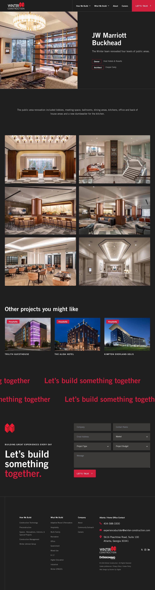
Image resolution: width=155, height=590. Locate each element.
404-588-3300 (112, 524)
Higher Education (57, 560)
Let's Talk (142, 5)
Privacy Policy (117, 566)
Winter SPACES (56, 569)
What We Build (100, 5)
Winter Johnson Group (27, 544)
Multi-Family (55, 532)
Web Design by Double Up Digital (110, 569)
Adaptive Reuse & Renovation (61, 523)
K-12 (52, 555)
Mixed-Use (54, 551)
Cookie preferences (106, 566)
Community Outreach (86, 527)
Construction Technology (28, 523)
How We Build (82, 5)
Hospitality (55, 527)
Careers (125, 5)
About (115, 5)
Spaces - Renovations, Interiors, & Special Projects (32, 533)
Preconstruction (25, 527)
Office (53, 541)
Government (55, 546)
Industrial (54, 564)
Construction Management (29, 539)
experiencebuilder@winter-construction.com (127, 531)
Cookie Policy (127, 566)
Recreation (55, 537)
